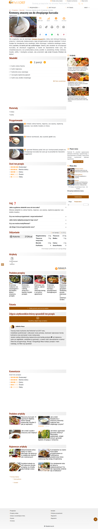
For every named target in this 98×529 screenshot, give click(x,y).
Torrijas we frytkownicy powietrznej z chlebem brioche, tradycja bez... (81, 183)
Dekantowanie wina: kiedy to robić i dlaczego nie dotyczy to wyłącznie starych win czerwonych (29, 453)
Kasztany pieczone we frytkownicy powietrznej (81, 171)
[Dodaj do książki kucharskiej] (40, 27)
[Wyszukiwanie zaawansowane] (82, 4)
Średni (21, 174)
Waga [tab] (70, 201)
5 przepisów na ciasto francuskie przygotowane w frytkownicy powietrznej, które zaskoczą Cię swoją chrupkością (52, 454)
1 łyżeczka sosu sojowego (19, 72)
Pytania (70, 7)
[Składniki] (2, 264)
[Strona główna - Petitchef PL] (10, 10)
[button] (11, 27)
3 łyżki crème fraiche (18, 66)
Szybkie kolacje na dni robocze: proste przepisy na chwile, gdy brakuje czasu (28, 466)
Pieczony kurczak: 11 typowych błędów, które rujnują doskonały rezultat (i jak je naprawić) (28, 420)
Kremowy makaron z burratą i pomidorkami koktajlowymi (52, 288)
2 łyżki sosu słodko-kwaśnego (21, 78)
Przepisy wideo (14, 513)
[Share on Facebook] (40, 35)
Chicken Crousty (37, 39)
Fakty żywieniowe (60, 81)
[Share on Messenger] (46, 35)
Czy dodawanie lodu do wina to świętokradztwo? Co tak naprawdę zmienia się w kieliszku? (58, 467)
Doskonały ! (23, 167)
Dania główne (17, 479)
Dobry (21, 172)
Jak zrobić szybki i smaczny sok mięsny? (29, 431)
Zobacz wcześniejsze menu (77, 187)
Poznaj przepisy (14, 477)
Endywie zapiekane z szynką (80, 177)
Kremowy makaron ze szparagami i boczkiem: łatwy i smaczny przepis (13, 290)
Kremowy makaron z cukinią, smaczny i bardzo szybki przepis (27, 289)
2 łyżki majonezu (16, 69)
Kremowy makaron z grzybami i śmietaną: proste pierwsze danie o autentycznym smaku (65, 292)
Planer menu (77, 161)
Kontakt (53, 510)
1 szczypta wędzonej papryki (20, 75)
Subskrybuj (78, 197)
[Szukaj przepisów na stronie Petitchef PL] (79, 3)
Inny (86, 7)
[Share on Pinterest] (63, 35)
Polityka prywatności (56, 513)
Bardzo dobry (23, 169)
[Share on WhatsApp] (52, 35)
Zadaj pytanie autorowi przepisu (38, 308)
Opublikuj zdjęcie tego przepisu (37, 321)
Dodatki (16, 482)
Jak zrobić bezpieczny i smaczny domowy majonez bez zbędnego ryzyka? (57, 420)
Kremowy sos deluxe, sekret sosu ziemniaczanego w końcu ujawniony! (39, 289)
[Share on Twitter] (57, 35)
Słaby (21, 177)
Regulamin (54, 515)
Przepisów (33, 7)
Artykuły (52, 7)
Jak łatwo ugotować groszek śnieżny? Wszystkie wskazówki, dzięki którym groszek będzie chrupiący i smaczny (51, 435)
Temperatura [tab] (77, 201)
